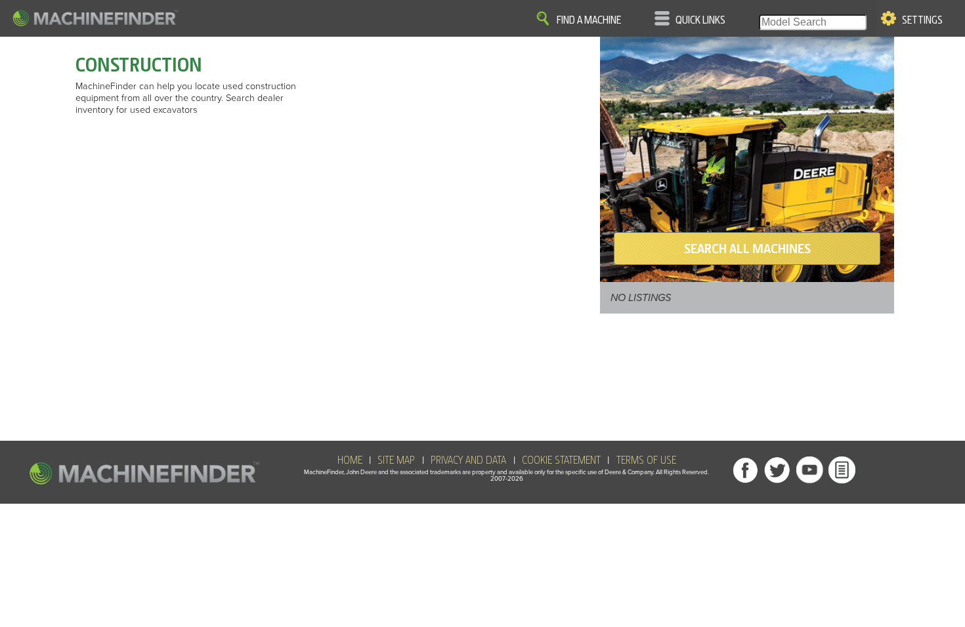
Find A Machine (589, 20)
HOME (349, 460)
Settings (922, 20)
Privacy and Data (468, 460)
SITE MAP (396, 460)
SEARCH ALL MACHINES (747, 248)
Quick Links (700, 20)
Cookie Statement (561, 460)
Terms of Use (646, 460)
